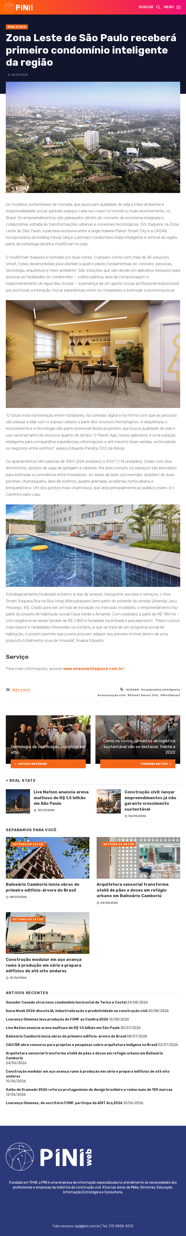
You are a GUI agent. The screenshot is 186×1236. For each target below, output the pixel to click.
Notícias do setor (28, 844)
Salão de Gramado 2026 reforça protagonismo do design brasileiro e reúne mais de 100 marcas (89, 1090)
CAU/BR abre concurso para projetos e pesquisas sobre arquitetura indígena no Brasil (81, 1045)
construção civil (112, 695)
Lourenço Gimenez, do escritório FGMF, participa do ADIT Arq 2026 (64, 1103)
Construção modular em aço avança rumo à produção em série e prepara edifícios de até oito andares (44, 965)
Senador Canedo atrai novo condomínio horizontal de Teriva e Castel (66, 1002)
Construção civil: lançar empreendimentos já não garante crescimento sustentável (150, 800)
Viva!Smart (171, 695)
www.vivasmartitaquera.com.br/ (93, 668)
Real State (17, 26)
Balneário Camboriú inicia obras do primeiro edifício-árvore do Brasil (42, 887)
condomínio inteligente (161, 689)
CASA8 (133, 689)
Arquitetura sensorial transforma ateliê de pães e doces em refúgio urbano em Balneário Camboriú (133, 890)
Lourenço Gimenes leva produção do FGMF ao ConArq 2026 (57, 1019)
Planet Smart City (144, 695)
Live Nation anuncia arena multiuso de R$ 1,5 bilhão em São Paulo (61, 797)
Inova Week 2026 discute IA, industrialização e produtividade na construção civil (76, 1011)
